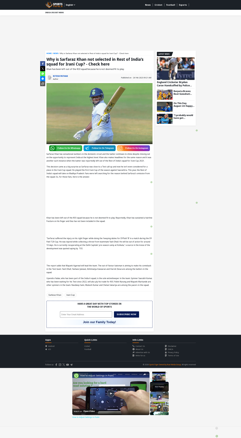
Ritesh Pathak (60, 76)
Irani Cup (71, 295)
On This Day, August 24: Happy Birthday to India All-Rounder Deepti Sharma (184, 104)
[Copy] (42, 83)
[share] (144, 374)
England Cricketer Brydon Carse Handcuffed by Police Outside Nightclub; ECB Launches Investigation (173, 84)
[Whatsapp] (42, 73)
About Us (139, 349)
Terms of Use (173, 355)
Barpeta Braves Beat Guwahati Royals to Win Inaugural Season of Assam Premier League (183, 92)
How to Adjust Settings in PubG (97, 375)
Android (51, 346)
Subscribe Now (126, 314)
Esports (183, 5)
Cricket (158, 5)
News (148, 5)
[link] (76, 375)
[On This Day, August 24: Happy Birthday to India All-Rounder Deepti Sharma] (165, 107)
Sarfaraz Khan (54, 295)
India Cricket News (54, 12)
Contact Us (140, 346)
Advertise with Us (143, 352)
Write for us (140, 355)
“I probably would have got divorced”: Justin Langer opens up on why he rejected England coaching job (184, 116)
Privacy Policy (173, 352)
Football (170, 5)
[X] (42, 68)
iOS (49, 349)
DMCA (170, 349)
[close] (217, 428)
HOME (49, 53)
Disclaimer (172, 346)
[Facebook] (42, 63)
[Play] (159, 396)
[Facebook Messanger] (42, 78)
